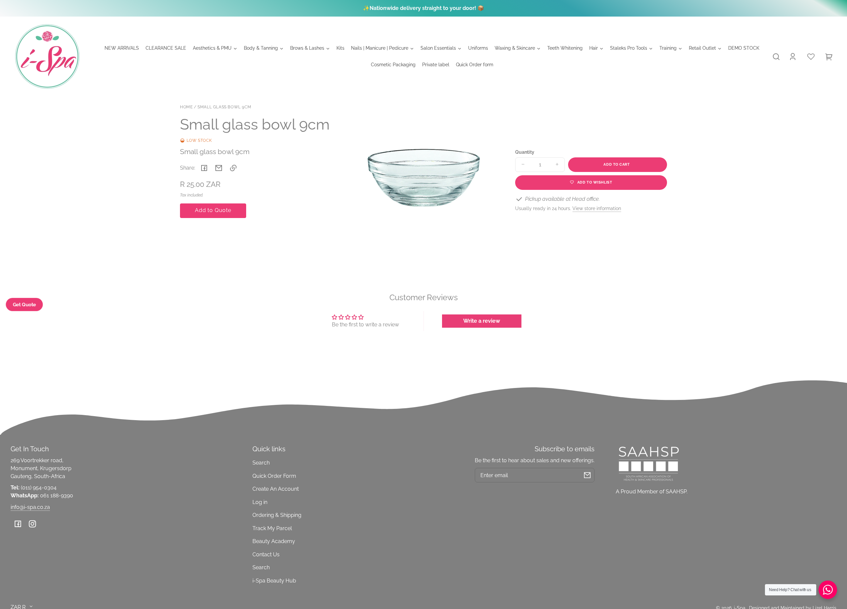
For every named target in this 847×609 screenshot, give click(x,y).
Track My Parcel (272, 528)
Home (186, 107)
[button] (776, 56)
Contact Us (266, 554)
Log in (259, 502)
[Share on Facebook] (204, 168)
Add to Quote (213, 210)
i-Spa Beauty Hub (274, 581)
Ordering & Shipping (276, 515)
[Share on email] (218, 168)
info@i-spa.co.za (30, 507)
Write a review (481, 321)
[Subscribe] (587, 475)
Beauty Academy (273, 541)
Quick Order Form (274, 476)
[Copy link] (233, 168)
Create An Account (275, 489)
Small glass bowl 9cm (224, 107)
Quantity (524, 152)
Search (261, 463)
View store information (596, 208)
